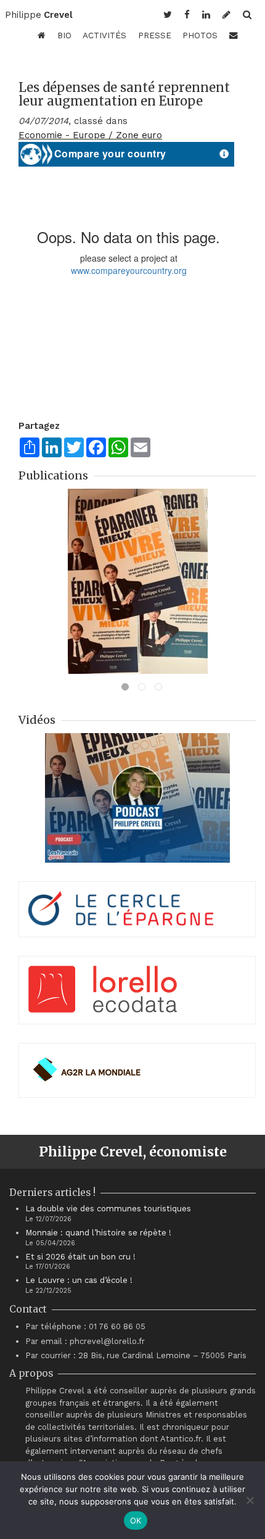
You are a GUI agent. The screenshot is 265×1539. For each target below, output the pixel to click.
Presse (154, 35)
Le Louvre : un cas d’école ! (78, 1280)
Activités (104, 35)
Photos (200, 35)
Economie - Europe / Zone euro (90, 135)
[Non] (249, 1500)
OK (136, 1520)
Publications (53, 475)
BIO (64, 35)
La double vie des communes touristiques (108, 1208)
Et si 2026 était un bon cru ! (80, 1256)
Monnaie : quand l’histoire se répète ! (98, 1232)
